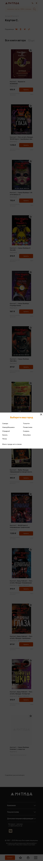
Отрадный (6, 431)
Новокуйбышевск (8, 427)
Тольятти (26, 423)
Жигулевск (27, 435)
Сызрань (26, 431)
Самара (5, 423)
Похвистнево (27, 427)
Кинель (4, 435)
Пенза (4, 439)
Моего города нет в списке (12, 444)
